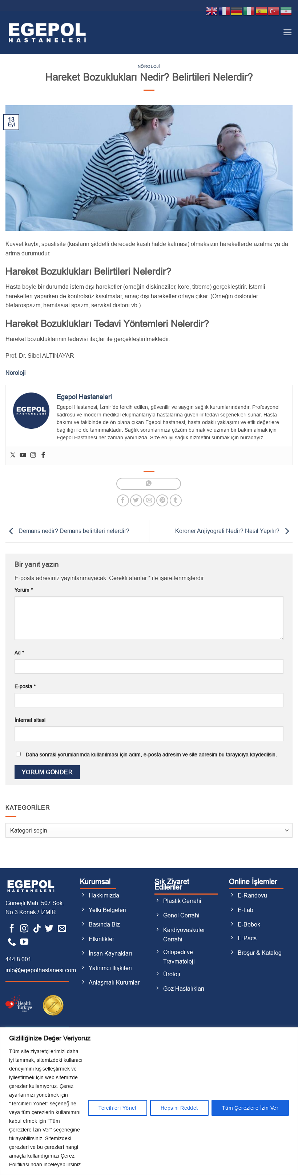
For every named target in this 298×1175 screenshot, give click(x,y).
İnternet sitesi (30, 720)
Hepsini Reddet (179, 1108)
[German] (237, 11)
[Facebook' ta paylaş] (123, 500)
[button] (288, 32)
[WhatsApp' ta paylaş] (148, 484)
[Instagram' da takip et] (24, 929)
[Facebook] (43, 455)
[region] (149, 1101)
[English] (212, 11)
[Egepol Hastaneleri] (47, 32)
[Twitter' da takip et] (49, 929)
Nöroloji (149, 66)
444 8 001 (18, 959)
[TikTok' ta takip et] (37, 929)
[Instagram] (33, 455)
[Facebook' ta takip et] (12, 929)
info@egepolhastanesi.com (40, 970)
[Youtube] (23, 455)
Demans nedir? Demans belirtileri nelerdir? (73, 531)
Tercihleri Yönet (117, 1108)
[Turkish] (274, 11)
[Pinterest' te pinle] (162, 500)
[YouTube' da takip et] (24, 942)
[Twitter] (12, 455)
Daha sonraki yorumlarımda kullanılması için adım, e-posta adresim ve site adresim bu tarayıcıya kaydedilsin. (151, 754)
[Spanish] (261, 11)
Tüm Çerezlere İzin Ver (250, 1108)
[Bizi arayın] (12, 942)
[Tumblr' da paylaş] (176, 500)
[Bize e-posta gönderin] (62, 929)
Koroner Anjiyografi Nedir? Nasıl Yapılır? (228, 531)
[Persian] (286, 11)
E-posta (25, 686)
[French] (224, 11)
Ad (19, 653)
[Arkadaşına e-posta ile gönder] (149, 500)
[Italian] (249, 11)
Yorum (24, 590)
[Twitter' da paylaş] (136, 500)
